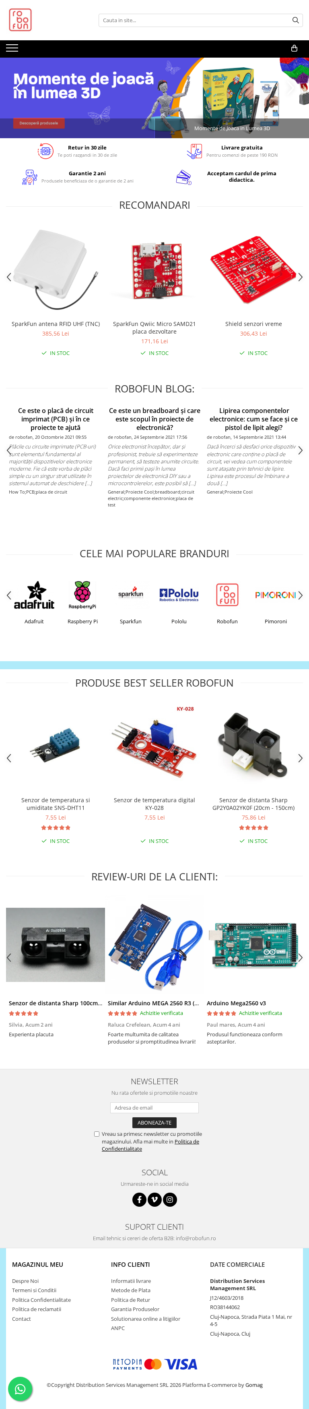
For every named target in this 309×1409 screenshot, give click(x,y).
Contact (21, 1318)
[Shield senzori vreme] (253, 270)
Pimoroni (276, 621)
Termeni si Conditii (34, 1290)
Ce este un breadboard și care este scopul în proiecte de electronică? (154, 419)
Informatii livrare (131, 1280)
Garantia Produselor (135, 1309)
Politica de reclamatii (36, 1309)
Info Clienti (130, 1264)
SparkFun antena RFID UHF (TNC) (56, 324)
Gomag (253, 1384)
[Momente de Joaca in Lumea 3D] (154, 98)
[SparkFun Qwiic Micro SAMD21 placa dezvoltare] (154, 270)
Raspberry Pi (83, 621)
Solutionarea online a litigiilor (145, 1318)
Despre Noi (25, 1280)
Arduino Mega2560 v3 (236, 1003)
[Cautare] (295, 20)
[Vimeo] (155, 1200)
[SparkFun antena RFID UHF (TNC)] (55, 270)
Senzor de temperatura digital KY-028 (154, 803)
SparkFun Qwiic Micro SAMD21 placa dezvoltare (154, 327)
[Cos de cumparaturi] (294, 48)
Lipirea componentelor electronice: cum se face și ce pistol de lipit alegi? (254, 419)
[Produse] (13, 50)
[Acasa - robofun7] (46, 20)
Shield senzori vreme (253, 324)
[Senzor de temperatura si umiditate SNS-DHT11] (55, 746)
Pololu (179, 621)
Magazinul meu (37, 1264)
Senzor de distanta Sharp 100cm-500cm (63, 1003)
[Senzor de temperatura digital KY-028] (154, 746)
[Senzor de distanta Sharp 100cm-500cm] (55, 944)
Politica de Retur (130, 1299)
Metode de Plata (130, 1290)
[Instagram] (170, 1200)
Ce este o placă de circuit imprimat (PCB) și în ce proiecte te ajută (55, 419)
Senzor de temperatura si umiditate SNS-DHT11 (55, 803)
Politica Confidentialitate (41, 1299)
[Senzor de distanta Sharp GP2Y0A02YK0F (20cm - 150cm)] (253, 746)
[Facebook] (139, 1200)
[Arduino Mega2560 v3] (253, 944)
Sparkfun (131, 621)
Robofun (227, 621)
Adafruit (34, 621)
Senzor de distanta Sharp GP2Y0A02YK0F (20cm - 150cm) (253, 803)
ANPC (118, 1328)
